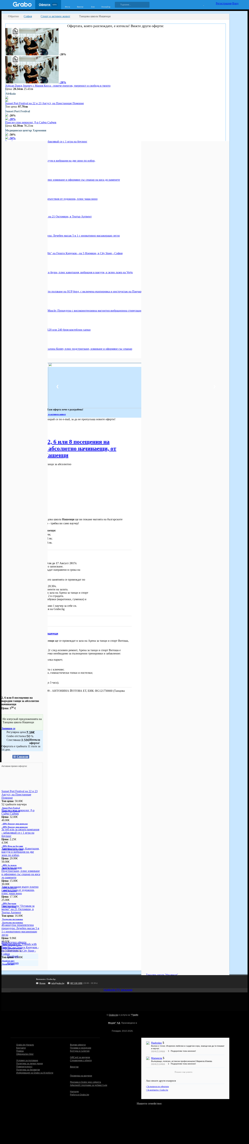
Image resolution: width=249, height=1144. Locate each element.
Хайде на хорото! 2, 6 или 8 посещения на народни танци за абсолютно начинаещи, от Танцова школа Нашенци (58, 448)
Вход (235, 3)
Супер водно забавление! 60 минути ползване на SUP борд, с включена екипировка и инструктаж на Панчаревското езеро (81, 291)
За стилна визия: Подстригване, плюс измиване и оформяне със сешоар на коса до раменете (62, 179)
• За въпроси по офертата (157, 1086)
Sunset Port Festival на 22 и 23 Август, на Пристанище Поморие (44, 103)
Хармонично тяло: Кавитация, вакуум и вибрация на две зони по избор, (50, 160)
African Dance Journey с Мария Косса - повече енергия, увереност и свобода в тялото (57, 85)
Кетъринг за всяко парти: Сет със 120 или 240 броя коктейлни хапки (48, 329)
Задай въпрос (15, 620)
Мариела (156, 1058)
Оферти (48, 4)
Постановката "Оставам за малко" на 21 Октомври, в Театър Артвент (48, 216)
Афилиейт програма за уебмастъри (88, 1085)
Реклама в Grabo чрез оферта (85, 1082)
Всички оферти (78, 1045)
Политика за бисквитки (28, 1069)
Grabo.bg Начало (25, 1045)
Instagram (13, 963)
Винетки (74, 1067)
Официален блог (25, 1054)
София (5, 429)
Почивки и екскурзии (80, 1048)
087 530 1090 (76, 983)
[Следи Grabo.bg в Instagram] (123, 982)
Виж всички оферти (13, 942)
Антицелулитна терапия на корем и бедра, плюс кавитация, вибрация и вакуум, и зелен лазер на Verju (69, 272)
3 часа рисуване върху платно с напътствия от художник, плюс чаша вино (51, 198)
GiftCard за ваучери (80, 1057)
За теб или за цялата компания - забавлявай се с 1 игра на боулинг (20, 833)
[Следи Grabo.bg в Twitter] (130, 982)
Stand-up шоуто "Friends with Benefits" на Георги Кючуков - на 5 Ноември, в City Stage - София (63, 253)
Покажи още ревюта (183, 1072)
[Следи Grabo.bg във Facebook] (138, 982)
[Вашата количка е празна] (201, 4)
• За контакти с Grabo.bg (157, 1090)
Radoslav (156, 1042)
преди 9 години (158, 1051)
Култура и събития (80, 1051)
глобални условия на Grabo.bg (46, 609)
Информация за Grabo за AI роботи (34, 1073)
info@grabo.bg (57, 983)
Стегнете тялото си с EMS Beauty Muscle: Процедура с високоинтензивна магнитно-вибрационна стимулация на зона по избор (84, 310)
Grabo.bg (113, 1015)
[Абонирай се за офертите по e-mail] (115, 982)
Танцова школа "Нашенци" (162, 974)
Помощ (20, 1051)
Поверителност (24, 1066)
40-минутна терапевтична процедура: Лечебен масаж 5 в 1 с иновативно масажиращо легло (62, 235)
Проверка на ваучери (81, 1075)
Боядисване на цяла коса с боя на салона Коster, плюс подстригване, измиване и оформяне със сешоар (68, 348)
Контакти (21, 1048)
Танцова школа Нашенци (40, 633)
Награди (74, 1091)
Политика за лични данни (29, 1063)
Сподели (22, 756)
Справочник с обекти (81, 1060)
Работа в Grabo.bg (79, 1094)
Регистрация (224, 3)
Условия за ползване (27, 1060)
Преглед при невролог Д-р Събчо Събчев (30, 122)
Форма (42, 983)
